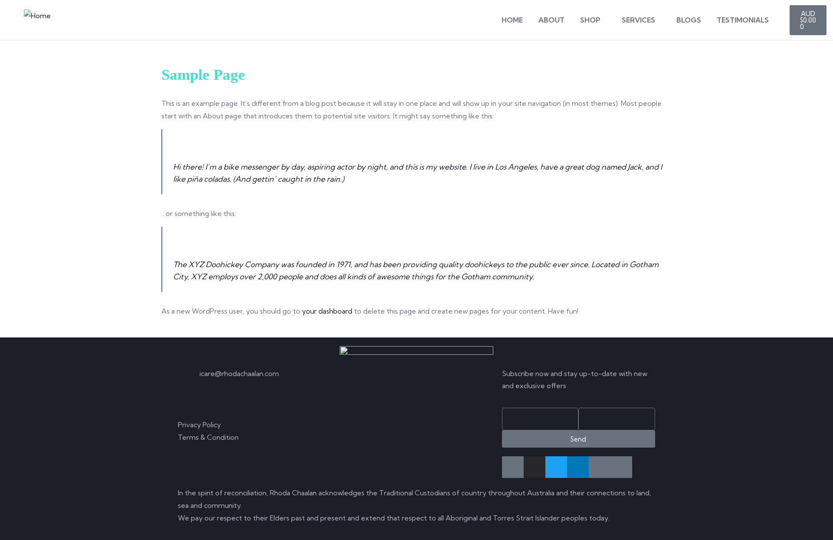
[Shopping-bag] (621, 467)
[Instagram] (534, 467)
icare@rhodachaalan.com (239, 373)
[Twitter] (556, 467)
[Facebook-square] (513, 467)
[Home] (37, 16)
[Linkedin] (578, 467)
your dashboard (327, 311)
